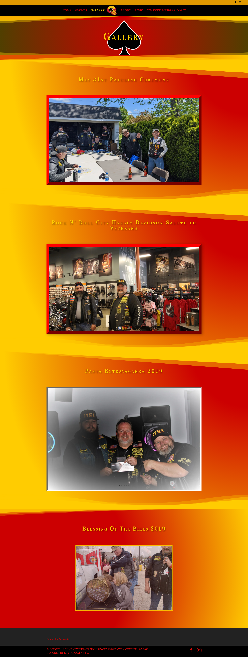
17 (120, 327)
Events (81, 11)
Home (66, 11)
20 (127, 327)
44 (126, 605)
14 (113, 327)
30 (152, 327)
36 (166, 327)
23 (134, 327)
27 (144, 327)
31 (154, 327)
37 (163, 601)
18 (122, 327)
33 (159, 327)
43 (124, 605)
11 (105, 327)
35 (164, 327)
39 (168, 601)
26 (142, 327)
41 (119, 605)
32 (156, 327)
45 (128, 605)
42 (121, 605)
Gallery (97, 11)
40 (170, 601)
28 (147, 327)
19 (125, 327)
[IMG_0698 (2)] (124, 489)
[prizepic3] (124, 609)
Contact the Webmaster (58, 639)
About (125, 11)
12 (108, 327)
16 (117, 327)
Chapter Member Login (166, 11)
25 (139, 327)
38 (165, 601)
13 (110, 327)
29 (149, 327)
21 (130, 327)
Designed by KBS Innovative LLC (68, 653)
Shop (138, 11)
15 (115, 327)
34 (161, 327)
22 (132, 327)
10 (103, 327)
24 (137, 327)
